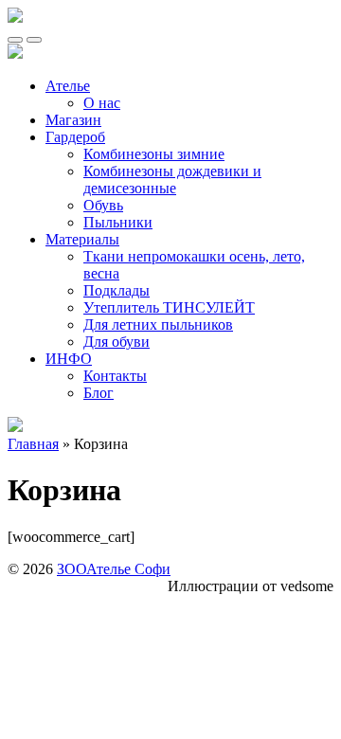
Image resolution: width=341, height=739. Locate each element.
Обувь (103, 205)
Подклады (116, 290)
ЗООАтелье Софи (113, 569)
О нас (101, 103)
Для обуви (116, 341)
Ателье (67, 86)
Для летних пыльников (158, 324)
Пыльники (118, 222)
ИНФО (68, 359)
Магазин (73, 120)
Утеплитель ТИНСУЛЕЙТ (169, 307)
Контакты (115, 376)
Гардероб (75, 137)
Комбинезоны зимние (153, 154)
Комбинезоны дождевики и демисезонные (172, 179)
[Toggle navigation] (15, 40)
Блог (98, 393)
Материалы (82, 239)
